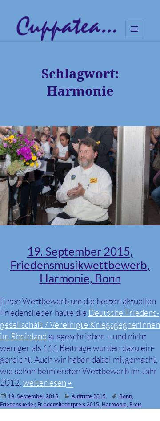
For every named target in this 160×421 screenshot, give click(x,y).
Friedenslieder (17, 404)
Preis (135, 404)
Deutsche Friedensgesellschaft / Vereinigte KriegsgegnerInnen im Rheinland (80, 324)
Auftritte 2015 (89, 396)
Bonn (125, 396)
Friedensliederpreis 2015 (68, 404)
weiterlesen (48, 383)
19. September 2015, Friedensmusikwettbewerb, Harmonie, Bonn (80, 265)
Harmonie (114, 404)
